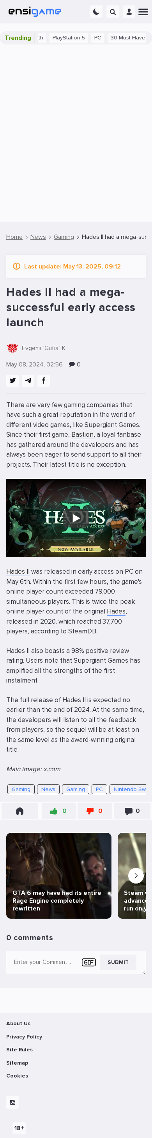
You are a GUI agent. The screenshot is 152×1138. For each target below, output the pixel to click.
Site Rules (19, 1049)
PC (87, 37)
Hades (116, 611)
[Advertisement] (76, 133)
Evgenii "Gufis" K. (44, 348)
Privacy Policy (24, 1036)
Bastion (82, 434)
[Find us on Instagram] (12, 1102)
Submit (118, 962)
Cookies (17, 1075)
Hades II (18, 571)
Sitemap (17, 1063)
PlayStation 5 (58, 37)
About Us (18, 1023)
